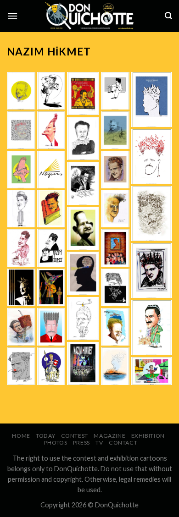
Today (45, 435)
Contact (123, 442)
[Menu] (12, 16)
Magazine (109, 435)
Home (21, 435)
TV (99, 442)
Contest (74, 435)
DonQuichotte (117, 505)
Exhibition (148, 435)
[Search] (168, 16)
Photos (55, 442)
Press (81, 442)
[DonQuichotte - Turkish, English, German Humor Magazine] (89, 15)
